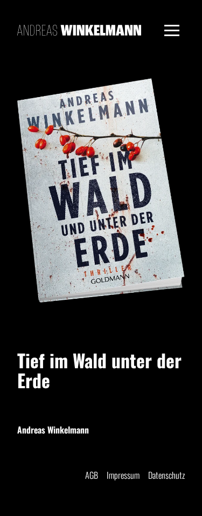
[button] (172, 30)
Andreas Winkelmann (53, 429)
